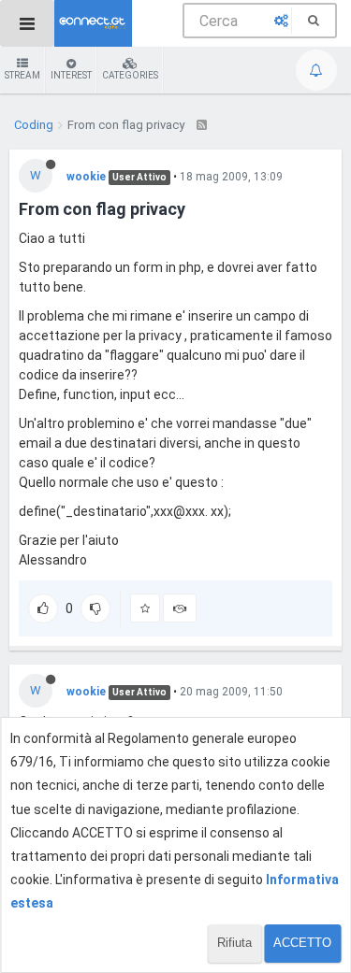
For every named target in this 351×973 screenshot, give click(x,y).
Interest (71, 75)
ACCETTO (302, 943)
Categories (130, 75)
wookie (86, 176)
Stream (22, 75)
